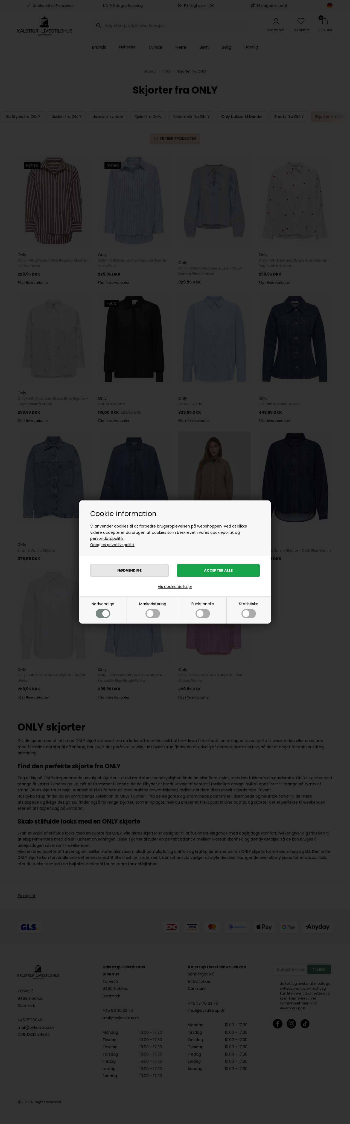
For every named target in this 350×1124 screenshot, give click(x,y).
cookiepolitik (222, 532)
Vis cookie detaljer (175, 586)
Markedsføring (152, 604)
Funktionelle (202, 604)
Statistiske (248, 604)
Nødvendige (103, 604)
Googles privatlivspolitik (112, 544)
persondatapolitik (106, 538)
